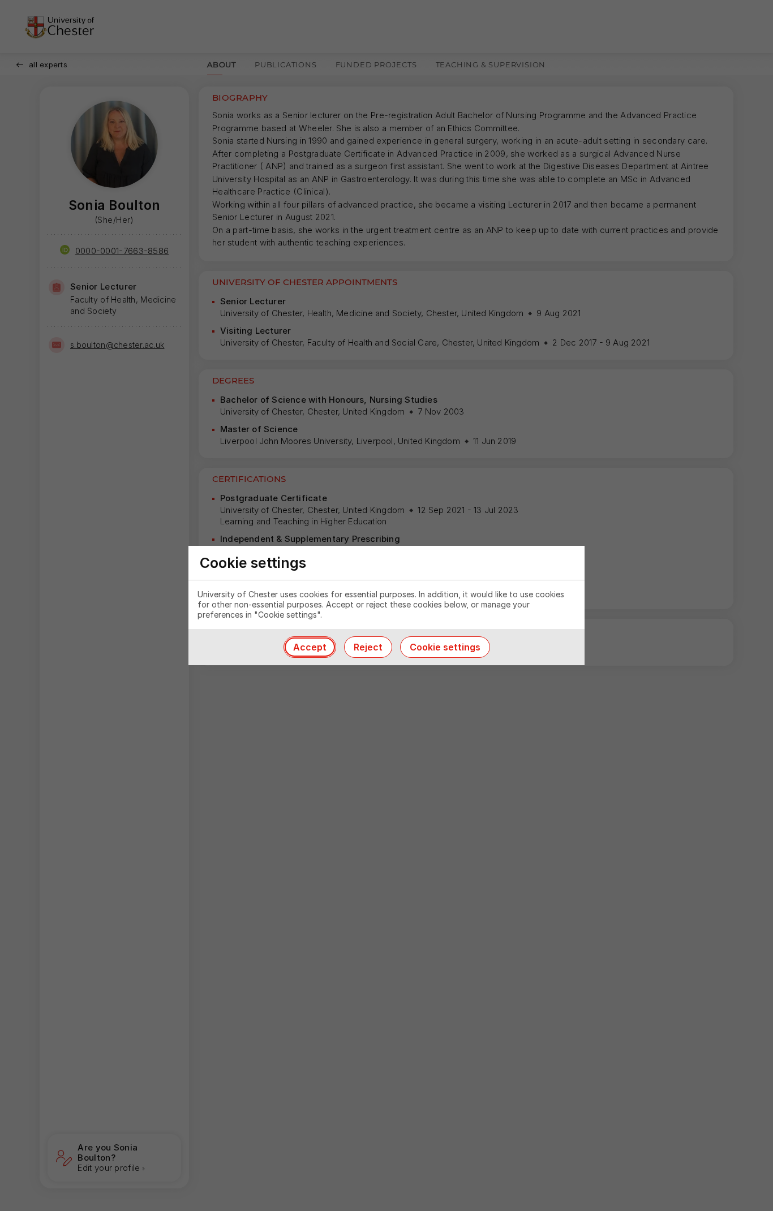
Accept (310, 647)
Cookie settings (445, 647)
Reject (368, 647)
